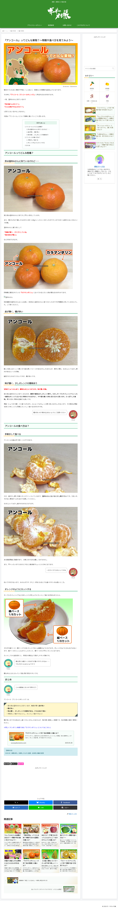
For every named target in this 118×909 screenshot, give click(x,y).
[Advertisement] (22, 782)
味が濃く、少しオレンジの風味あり (38, 135)
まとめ (28, 145)
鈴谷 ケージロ (99, 166)
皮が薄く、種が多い (33, 132)
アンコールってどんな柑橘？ (34, 127)
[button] (65, 808)
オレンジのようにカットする (36, 143)
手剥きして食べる (33, 140)
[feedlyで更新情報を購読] (98, 179)
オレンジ (14, 763)
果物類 (21, 763)
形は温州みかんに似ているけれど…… (39, 129)
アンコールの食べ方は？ (33, 137)
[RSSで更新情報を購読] (101, 179)
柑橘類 (7, 763)
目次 (38, 123)
